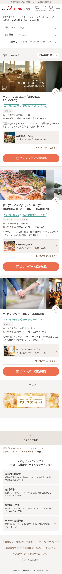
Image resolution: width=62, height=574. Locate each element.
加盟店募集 (51, 548)
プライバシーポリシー (47, 542)
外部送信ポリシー (14, 548)
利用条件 (30, 542)
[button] (31, 477)
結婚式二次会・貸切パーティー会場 (18, 451)
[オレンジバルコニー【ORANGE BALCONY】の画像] (31, 76)
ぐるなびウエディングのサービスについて (31, 554)
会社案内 (9, 542)
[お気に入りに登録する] (55, 91)
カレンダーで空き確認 (33, 158)
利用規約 (20, 542)
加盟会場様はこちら (34, 548)
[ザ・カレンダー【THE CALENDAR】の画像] (31, 293)
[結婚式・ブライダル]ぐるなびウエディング (21, 448)
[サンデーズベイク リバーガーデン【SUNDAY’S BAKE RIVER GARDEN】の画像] (31, 185)
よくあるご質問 (31, 560)
